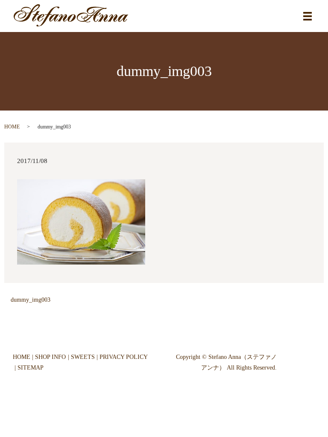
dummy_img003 (30, 300)
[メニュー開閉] (307, 16)
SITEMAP (31, 367)
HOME (12, 127)
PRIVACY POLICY (124, 357)
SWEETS (83, 357)
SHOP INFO (50, 357)
